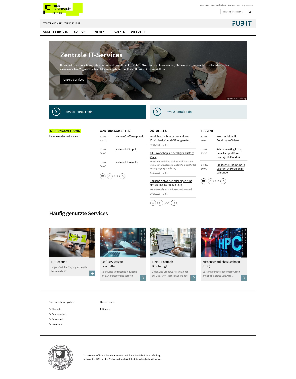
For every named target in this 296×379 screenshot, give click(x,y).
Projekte (118, 31)
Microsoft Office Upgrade (130, 136)
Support (80, 31)
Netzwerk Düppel (126, 149)
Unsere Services (55, 31)
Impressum (247, 5)
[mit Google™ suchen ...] (250, 11)
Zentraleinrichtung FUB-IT (61, 23)
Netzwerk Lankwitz (127, 162)
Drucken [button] (106, 309)
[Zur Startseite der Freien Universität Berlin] (66, 9)
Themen (99, 31)
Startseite (204, 5)
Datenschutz (234, 5)
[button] (102, 176)
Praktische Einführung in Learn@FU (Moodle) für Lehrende (231, 168)
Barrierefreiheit (218, 5)
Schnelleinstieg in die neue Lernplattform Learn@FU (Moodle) (229, 153)
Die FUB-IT (138, 31)
